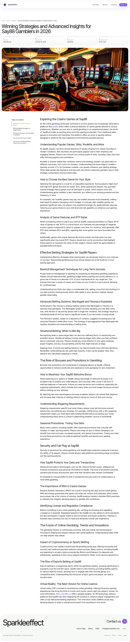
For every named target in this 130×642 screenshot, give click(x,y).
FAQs (97, 628)
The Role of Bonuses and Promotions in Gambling (23, 134)
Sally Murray (7, 42)
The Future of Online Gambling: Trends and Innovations (22, 142)
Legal (124, 635)
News (8, 20)
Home (3, 20)
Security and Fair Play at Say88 (22, 138)
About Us (107, 635)
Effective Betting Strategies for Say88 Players (21, 129)
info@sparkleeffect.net (110, 628)
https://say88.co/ (63, 594)
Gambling (13, 20)
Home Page (81, 628)
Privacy (114, 635)
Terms (119, 635)
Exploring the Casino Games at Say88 (21, 124)
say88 (54, 126)
